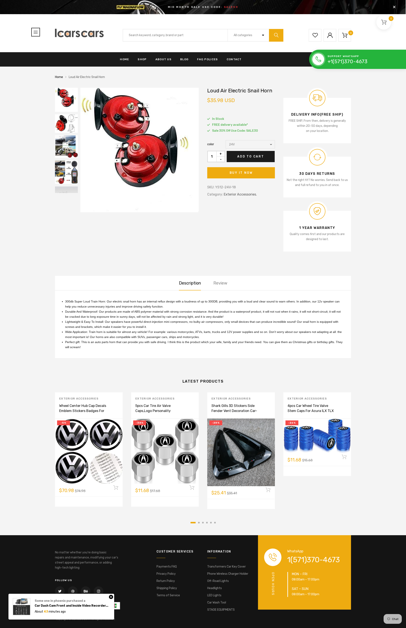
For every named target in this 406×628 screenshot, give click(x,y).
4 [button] (207, 522)
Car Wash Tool (216, 602)
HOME (124, 59)
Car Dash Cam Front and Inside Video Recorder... (71, 605)
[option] (139, 150)
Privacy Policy (166, 574)
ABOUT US (163, 59)
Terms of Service (168, 595)
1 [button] (193, 522)
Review (220, 283)
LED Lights (214, 595)
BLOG (184, 59)
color (210, 144)
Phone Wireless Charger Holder (227, 574)
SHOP (142, 59)
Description (190, 283)
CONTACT (234, 59)
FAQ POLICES (207, 59)
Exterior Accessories (79, 398)
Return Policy (165, 581)
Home (59, 77)
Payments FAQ (166, 566)
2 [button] (199, 522)
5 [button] (211, 522)
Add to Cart (250, 156)
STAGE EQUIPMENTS (221, 610)
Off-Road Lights (218, 581)
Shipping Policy (166, 588)
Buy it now (241, 173)
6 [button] (215, 522)
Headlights (214, 588)
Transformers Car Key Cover (226, 566)
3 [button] (203, 522)
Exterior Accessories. (240, 194)
